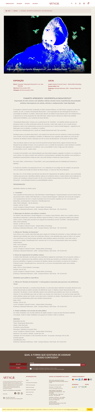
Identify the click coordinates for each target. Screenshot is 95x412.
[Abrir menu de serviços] (76, 3)
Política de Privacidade (31, 389)
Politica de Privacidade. (59, 369)
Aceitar (89, 409)
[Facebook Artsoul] (15, 393)
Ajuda (27, 380)
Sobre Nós (5, 393)
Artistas (27, 3)
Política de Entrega (30, 387)
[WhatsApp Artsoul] (22, 393)
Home (8, 10)
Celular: (32, 362)
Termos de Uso (50, 369)
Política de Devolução (30, 385)
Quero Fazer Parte (30, 392)
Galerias (35, 3)
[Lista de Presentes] (84, 3)
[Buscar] (72, 3)
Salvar (83, 364)
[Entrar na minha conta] (80, 3)
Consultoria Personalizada (31, 382)
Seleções (19, 3)
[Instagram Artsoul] (18, 393)
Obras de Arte (10, 3)
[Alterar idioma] (85, 387)
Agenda (15, 10)
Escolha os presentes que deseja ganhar (14, 398)
